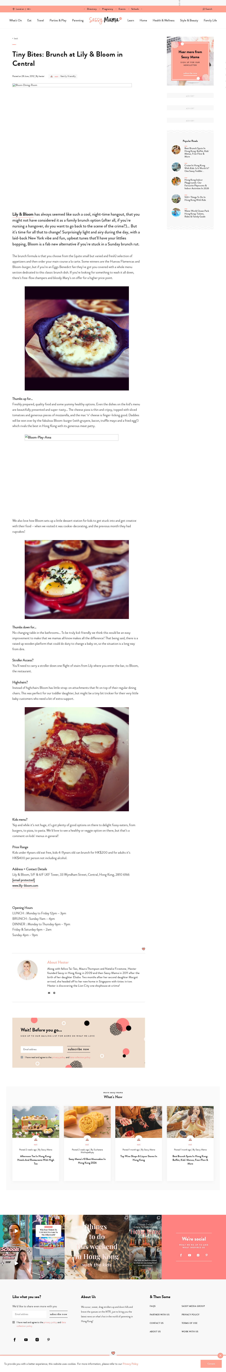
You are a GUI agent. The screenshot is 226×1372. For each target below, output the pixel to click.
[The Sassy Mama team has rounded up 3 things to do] (97, 1247)
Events (122, 9)
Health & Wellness (163, 20)
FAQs (153, 1306)
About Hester (58, 962)
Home (105, 20)
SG (28, 7)
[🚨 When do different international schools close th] (16, 1263)
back (16, 38)
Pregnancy (107, 9)
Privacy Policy (191, 1314)
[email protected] (23, 880)
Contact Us (157, 1323)
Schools (135, 9)
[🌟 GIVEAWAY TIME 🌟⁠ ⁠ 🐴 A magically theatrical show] (48, 1231)
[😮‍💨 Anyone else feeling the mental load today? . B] (16, 1231)
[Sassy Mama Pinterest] (206, 1255)
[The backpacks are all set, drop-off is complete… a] (145, 1263)
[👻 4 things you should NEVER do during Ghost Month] (145, 1231)
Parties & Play (58, 20)
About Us (155, 1331)
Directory (92, 9)
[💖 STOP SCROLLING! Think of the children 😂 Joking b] (48, 1263)
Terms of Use (190, 1323)
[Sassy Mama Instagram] (198, 1255)
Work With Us (190, 1331)
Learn (130, 20)
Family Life (210, 20)
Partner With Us (160, 1314)
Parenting (78, 20)
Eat (29, 20)
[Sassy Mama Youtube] (189, 1255)
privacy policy (58, 1057)
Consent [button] (211, 1363)
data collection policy (80, 1057)
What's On (15, 20)
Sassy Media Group (193, 1306)
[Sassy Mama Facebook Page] (181, 1255)
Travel (40, 20)
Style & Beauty (189, 20)
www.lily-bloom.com (25, 885)
